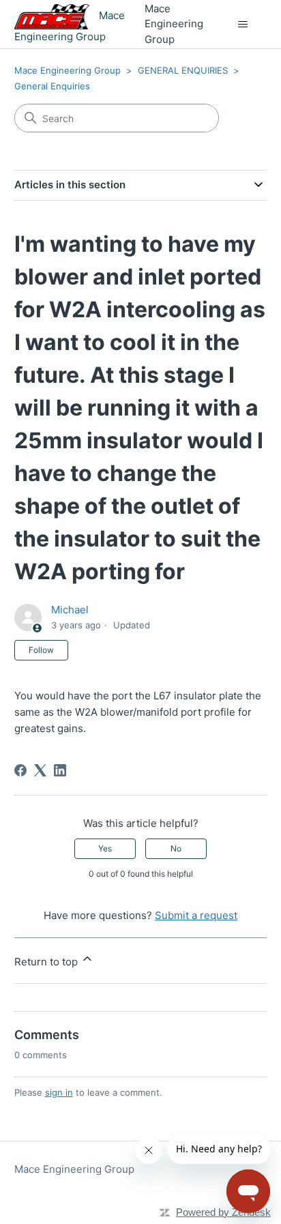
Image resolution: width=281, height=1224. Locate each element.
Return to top (47, 961)
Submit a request (196, 915)
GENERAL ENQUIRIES (183, 70)
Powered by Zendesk (223, 1212)
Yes (105, 848)
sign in (59, 1092)
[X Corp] (40, 770)
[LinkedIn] (60, 770)
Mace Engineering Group (67, 70)
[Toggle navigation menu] (242, 24)
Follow (41, 650)
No (176, 848)
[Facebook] (20, 770)
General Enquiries (52, 86)
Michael (70, 609)
